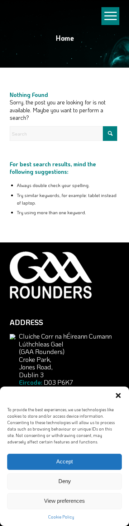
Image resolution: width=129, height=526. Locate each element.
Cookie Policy (61, 517)
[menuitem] (110, 3)
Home (65, 38)
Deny (64, 481)
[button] (118, 395)
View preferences (64, 501)
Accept (64, 461)
